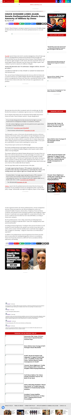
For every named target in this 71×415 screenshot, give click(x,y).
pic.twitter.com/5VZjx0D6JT (21, 128)
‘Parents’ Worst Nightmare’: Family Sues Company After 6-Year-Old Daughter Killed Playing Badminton (34, 367)
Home (8, 1)
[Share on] (43, 24)
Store (12, 1)
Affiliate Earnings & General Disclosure (47, 405)
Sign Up (16, 1)
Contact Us (63, 405)
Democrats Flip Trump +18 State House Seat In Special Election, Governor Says (33, 338)
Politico (7, 186)
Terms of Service (18, 405)
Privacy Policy (9, 405)
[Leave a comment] (3, 407)
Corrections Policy (30, 405)
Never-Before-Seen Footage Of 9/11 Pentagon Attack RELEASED (56, 140)
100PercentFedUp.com (35, 408)
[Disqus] (25, 287)
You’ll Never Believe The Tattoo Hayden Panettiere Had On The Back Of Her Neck (33, 376)
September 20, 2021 (30, 130)
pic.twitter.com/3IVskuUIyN (27, 179)
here (42, 11)
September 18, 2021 (22, 182)
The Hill (7, 56)
